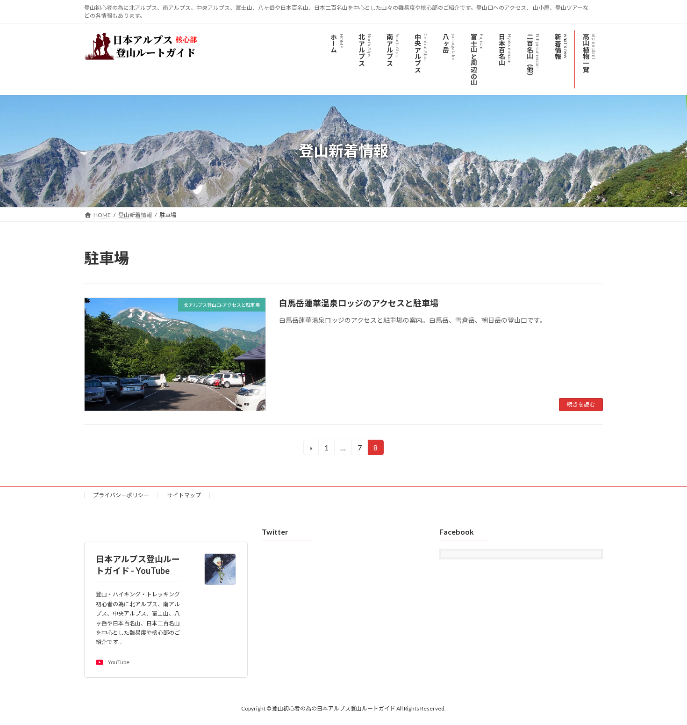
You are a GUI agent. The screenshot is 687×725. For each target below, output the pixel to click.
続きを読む (581, 404)
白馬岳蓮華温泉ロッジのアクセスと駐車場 (358, 303)
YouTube (118, 662)
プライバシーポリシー (121, 495)
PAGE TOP (662, 694)
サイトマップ (184, 495)
